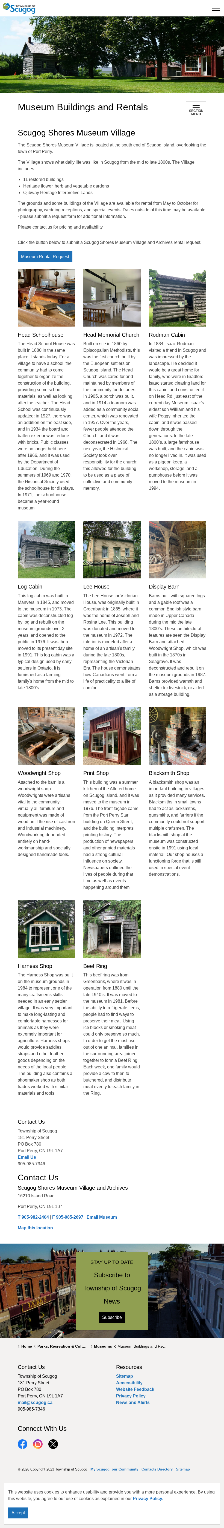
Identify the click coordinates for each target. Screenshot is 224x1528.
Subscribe (112, 1317)
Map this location (35, 1228)
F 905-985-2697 (67, 1217)
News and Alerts (133, 1402)
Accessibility (129, 1382)
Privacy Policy (131, 1396)
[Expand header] (216, 8)
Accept (18, 1512)
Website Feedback (135, 1389)
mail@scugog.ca (35, 1402)
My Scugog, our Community (114, 1469)
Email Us (27, 1157)
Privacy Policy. (148, 1498)
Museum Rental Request (45, 256)
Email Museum (102, 1217)
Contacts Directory (157, 1469)
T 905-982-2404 (33, 1217)
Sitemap (124, 1376)
